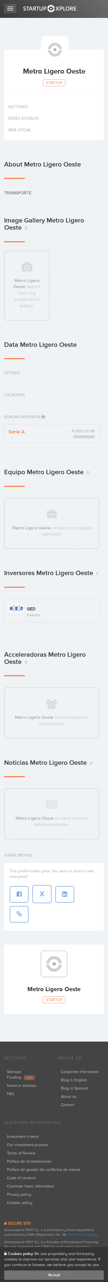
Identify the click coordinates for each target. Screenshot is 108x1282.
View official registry (83, 1235)
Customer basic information (30, 1186)
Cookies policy (19, 1203)
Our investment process (27, 1145)
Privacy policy (19, 1194)
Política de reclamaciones (29, 1161)
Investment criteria (23, 1137)
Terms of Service (21, 1153)
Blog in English (74, 1080)
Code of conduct (21, 1178)
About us (68, 1097)
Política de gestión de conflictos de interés (44, 1170)
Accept (54, 1275)
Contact (67, 1105)
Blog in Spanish (74, 1088)
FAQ (10, 1094)
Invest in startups (22, 1085)
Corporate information (80, 1072)
